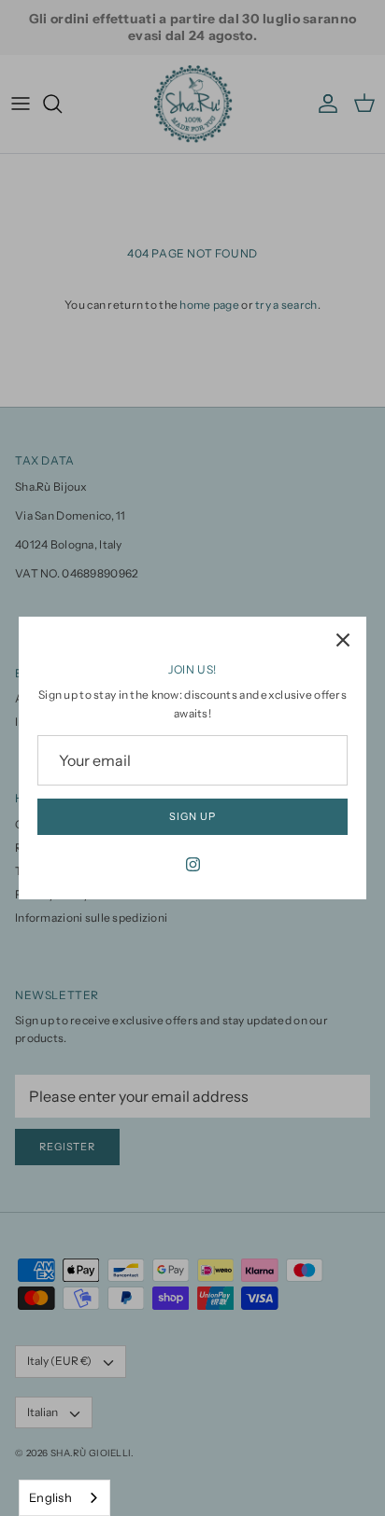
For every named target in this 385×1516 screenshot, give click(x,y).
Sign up (192, 816)
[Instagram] (193, 864)
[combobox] (64, 1498)
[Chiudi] (343, 640)
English (50, 1497)
